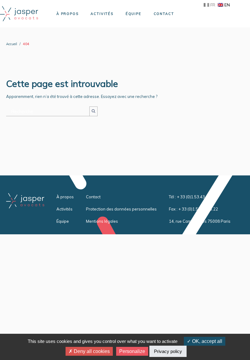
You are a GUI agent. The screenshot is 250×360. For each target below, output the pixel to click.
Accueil (11, 44)
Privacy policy (168, 351)
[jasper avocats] (19, 13)
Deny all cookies (91, 351)
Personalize (132, 351)
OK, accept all (206, 341)
